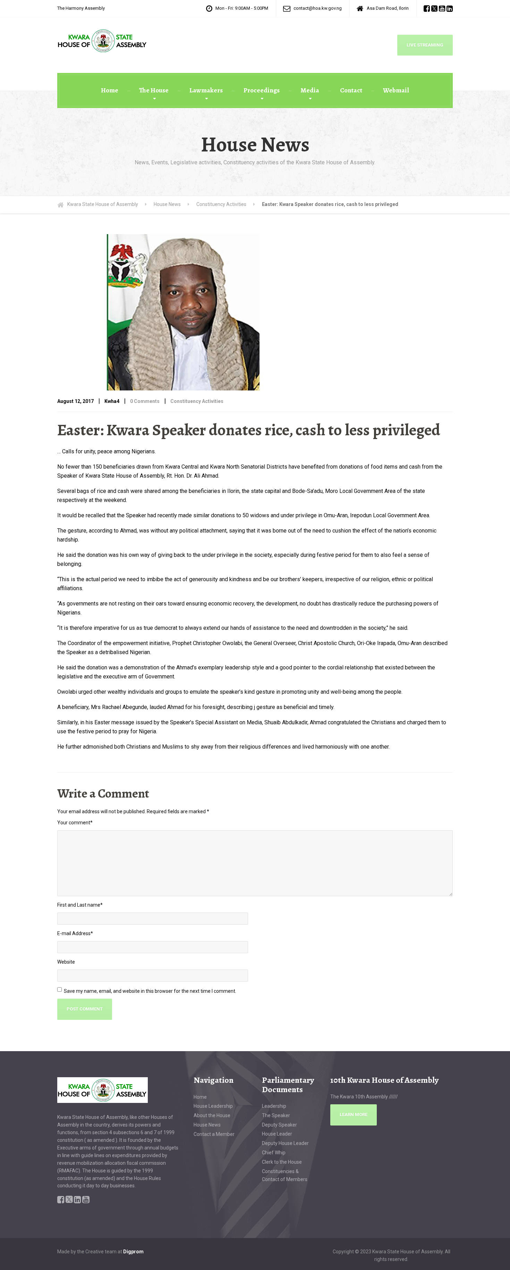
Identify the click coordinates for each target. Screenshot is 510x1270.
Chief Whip (274, 1152)
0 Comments (145, 401)
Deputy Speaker (279, 1125)
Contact (351, 90)
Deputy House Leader (285, 1143)
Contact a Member (214, 1134)
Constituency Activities (196, 401)
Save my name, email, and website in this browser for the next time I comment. (150, 991)
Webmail (396, 90)
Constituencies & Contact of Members (284, 1175)
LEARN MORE (353, 1114)
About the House (212, 1115)
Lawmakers (206, 90)
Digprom (133, 1251)
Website (66, 962)
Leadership (274, 1106)
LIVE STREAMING (425, 45)
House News (207, 1125)
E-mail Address (75, 933)
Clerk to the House (282, 1162)
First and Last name (80, 905)
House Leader (277, 1134)
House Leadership (213, 1106)
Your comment (75, 822)
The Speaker (276, 1115)
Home (109, 90)
